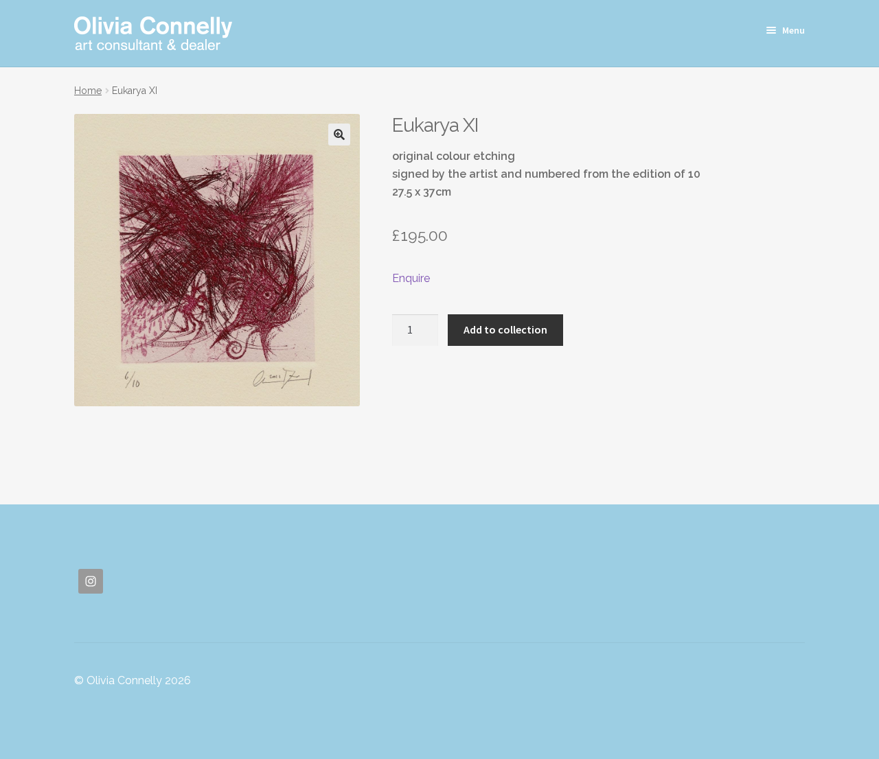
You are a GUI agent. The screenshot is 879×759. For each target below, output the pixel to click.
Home (88, 90)
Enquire (411, 278)
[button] (339, 134)
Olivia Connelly (153, 33)
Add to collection (505, 329)
